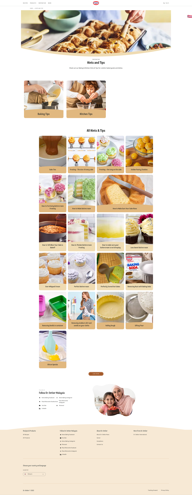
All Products (26, 438)
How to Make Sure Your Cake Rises (125, 193)
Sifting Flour (139, 310)
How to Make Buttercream (81, 193)
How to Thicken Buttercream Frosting (81, 232)
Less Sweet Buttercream (139, 232)
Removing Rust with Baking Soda (139, 271)
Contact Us (100, 444)
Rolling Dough (110, 310)
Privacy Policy (165, 490)
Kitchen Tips (86, 99)
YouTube (64, 438)
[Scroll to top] (183, 490)
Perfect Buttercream (81, 271)
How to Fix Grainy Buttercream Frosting (52, 193)
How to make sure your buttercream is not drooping (110, 232)
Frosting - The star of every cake (81, 154)
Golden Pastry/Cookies (139, 154)
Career (98, 438)
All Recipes (26, 434)
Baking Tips (43, 99)
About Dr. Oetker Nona (103, 434)
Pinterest (64, 444)
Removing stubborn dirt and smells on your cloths (81, 310)
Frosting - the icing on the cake (110, 154)
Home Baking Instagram (68, 441)
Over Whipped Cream (52, 271)
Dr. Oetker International (140, 434)
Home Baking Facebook (68, 434)
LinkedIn (64, 454)
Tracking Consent (153, 490)
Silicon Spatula (52, 349)
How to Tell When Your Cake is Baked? (52, 232)
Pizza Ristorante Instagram (69, 451)
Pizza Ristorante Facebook (69, 447)
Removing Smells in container (52, 310)
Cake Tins (52, 154)
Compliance (100, 441)
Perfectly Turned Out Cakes (110, 271)
